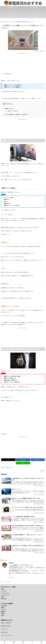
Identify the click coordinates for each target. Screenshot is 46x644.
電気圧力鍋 (3, 598)
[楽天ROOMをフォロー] (13, 577)
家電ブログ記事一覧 (6, 622)
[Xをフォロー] (11, 577)
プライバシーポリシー (6, 635)
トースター (3, 591)
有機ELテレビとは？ (9, 108)
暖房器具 (3, 611)
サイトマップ (4, 629)
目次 (7, 104)
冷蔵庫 (2, 596)
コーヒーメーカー (5, 594)
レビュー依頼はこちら (7, 467)
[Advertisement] (23, 62)
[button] (42, 346)
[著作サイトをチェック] (9, 577)
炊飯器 (2, 589)
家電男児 (11, 563)
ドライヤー (3, 609)
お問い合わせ (4, 632)
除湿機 (2, 613)
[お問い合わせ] (40, 470)
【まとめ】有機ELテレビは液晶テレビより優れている (16, 114)
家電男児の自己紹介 (6, 626)
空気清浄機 (3, 605)
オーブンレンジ (5, 593)
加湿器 (2, 615)
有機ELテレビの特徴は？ (12, 110)
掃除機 (2, 607)
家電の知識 (4, 433)
